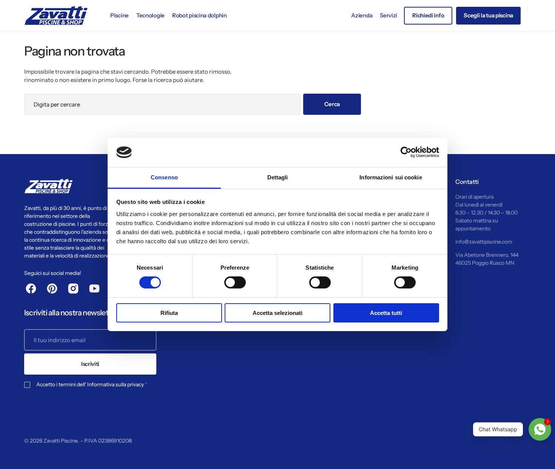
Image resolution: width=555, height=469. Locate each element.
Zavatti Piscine (60, 440)
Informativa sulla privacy (115, 384)
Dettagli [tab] (277, 177)
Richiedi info (428, 15)
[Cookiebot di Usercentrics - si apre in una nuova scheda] (406, 152)
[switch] (235, 282)
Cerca (332, 104)
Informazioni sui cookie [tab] (390, 177)
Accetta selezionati (277, 313)
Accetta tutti (386, 313)
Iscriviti (90, 363)
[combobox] (162, 104)
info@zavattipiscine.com (483, 241)
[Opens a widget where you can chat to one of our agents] (28, 455)
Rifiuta (169, 313)
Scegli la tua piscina (488, 15)
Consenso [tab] (164, 177)
